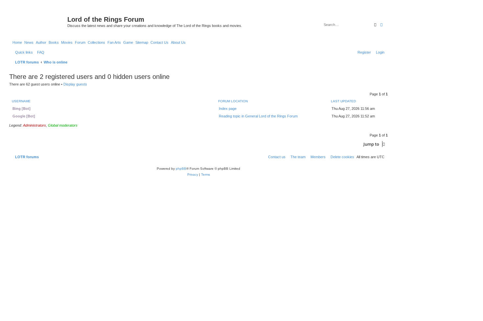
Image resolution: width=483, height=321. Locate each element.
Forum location (233, 101)
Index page (228, 109)
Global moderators (63, 125)
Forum (80, 42)
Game (128, 42)
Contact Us (159, 42)
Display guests (75, 84)
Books (54, 42)
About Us (178, 42)
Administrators (34, 125)
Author (41, 42)
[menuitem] (39, 52)
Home (17, 42)
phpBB (181, 168)
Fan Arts (114, 42)
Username (21, 101)
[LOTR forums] (39, 21)
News (29, 42)
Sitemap (141, 42)
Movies (67, 42)
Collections (96, 42)
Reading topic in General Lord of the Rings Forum (258, 116)
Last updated (343, 101)
